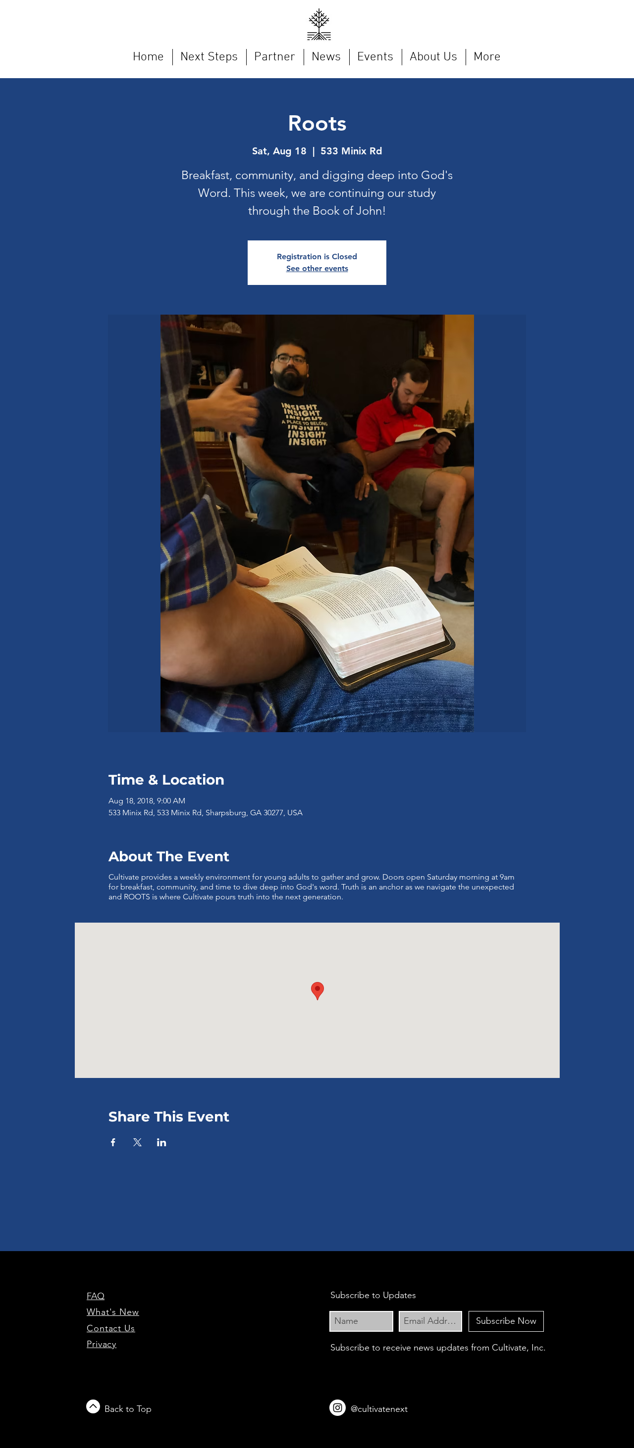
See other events (317, 268)
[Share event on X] (137, 1142)
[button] (209, 57)
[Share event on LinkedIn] (161, 1142)
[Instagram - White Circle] (337, 1408)
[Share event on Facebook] (113, 1142)
